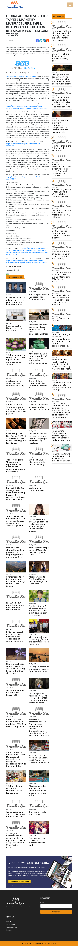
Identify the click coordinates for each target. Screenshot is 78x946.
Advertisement (11, 927)
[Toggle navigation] (70, 4)
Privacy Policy (11, 924)
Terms (8, 921)
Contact (9, 930)
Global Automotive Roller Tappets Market (21, 76)
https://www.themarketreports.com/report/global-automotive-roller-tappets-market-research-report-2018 (26, 107)
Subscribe (56, 912)
